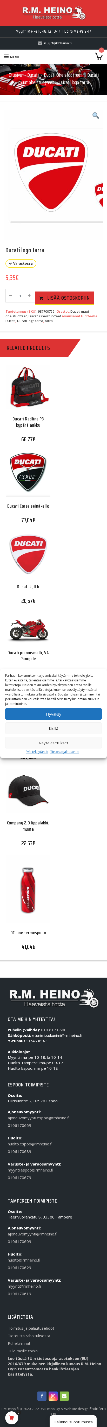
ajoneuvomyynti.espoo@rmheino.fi (39, 1117)
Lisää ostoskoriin (68, 298)
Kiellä (53, 728)
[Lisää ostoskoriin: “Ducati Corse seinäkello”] (26, 477)
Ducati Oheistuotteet (63, 75)
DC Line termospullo (28, 932)
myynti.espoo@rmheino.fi (30, 1170)
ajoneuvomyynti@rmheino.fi (32, 1233)
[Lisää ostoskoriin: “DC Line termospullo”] (26, 891)
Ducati (33, 75)
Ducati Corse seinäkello (28, 506)
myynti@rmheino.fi (24, 1286)
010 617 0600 (53, 1029)
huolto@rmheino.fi (24, 1260)
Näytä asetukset (53, 742)
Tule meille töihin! (23, 1350)
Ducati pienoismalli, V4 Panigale (28, 655)
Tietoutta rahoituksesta (29, 1335)
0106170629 (19, 1267)
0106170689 (19, 1151)
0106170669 (19, 1125)
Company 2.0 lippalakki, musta (28, 826)
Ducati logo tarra (30, 320)
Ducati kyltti (28, 586)
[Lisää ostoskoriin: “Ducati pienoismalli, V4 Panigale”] (26, 632)
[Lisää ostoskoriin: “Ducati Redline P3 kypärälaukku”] (26, 391)
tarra (49, 320)
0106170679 (19, 1177)
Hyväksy (53, 714)
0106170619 (19, 1293)
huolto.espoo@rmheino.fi (30, 1143)
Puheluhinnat (19, 1343)
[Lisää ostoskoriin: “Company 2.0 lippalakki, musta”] (26, 795)
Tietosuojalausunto (64, 752)
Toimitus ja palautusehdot (31, 1328)
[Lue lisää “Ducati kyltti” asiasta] (26, 558)
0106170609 (19, 1241)
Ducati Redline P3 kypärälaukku (28, 422)
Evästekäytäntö (37, 752)
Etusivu (15, 75)
